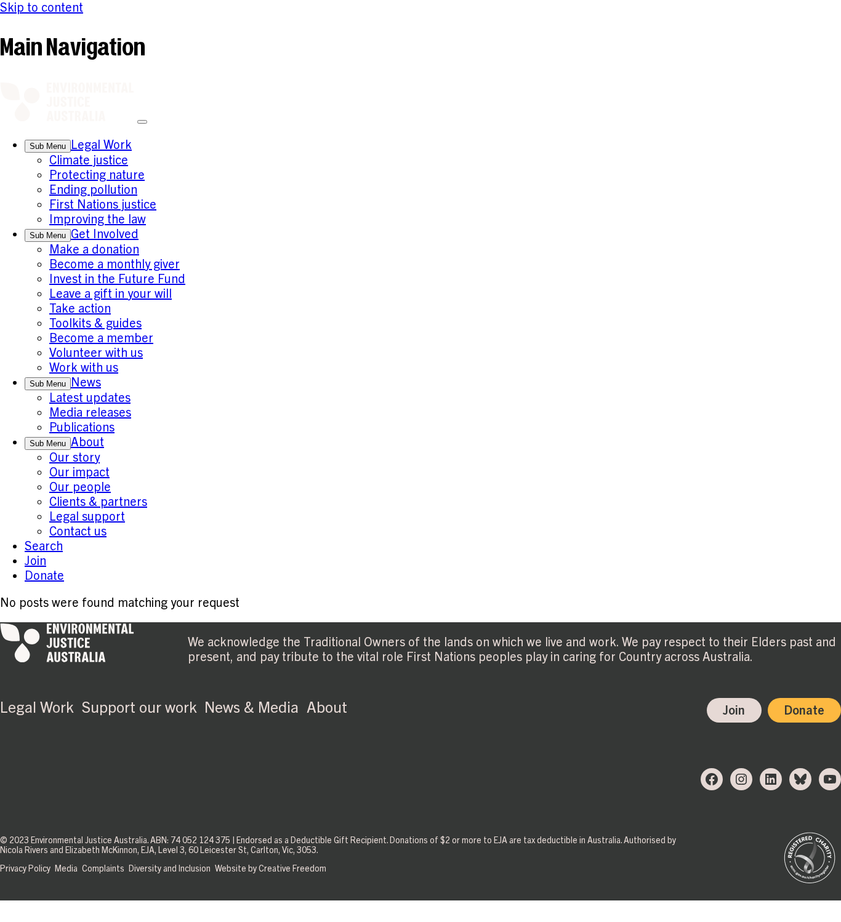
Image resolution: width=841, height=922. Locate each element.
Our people (80, 486)
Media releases (90, 412)
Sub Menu (48, 146)
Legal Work (101, 144)
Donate (44, 575)
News (86, 382)
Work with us (83, 367)
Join (35, 560)
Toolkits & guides (95, 323)
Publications (82, 427)
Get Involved (105, 233)
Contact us (78, 531)
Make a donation (94, 249)
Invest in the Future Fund (117, 278)
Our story (74, 457)
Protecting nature (97, 174)
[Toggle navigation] (142, 122)
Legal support (87, 516)
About (87, 442)
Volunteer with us (96, 352)
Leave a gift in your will (110, 293)
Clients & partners (98, 501)
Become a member (101, 338)
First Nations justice (102, 204)
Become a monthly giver (114, 264)
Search (44, 546)
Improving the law (97, 219)
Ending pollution (93, 189)
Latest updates (90, 397)
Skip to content (41, 7)
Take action (80, 308)
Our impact (79, 472)
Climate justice (88, 160)
